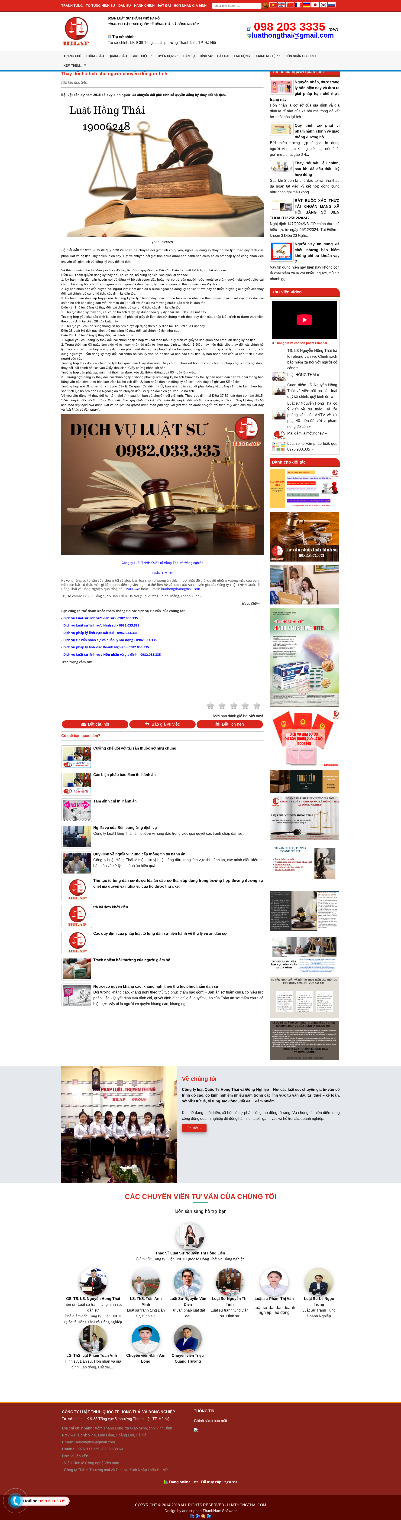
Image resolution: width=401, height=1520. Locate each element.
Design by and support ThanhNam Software (201, 1511)
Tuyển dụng (166, 56)
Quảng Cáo (118, 56)
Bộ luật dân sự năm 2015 (80, 250)
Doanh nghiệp (266, 56)
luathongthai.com (246, 1505)
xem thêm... (73, 65)
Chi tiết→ (194, 1128)
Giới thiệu (140, 56)
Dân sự (189, 56)
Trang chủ (72, 56)
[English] (281, 6)
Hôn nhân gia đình (300, 56)
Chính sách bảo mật (210, 1421)
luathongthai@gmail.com (293, 35)
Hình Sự (206, 56)
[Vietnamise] (273, 6)
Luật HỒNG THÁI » (303, 375)
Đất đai (223, 56)
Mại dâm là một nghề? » (307, 433)
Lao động (242, 56)
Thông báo (95, 56)
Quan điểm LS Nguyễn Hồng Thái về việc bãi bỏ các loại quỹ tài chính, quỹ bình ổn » (312, 391)
